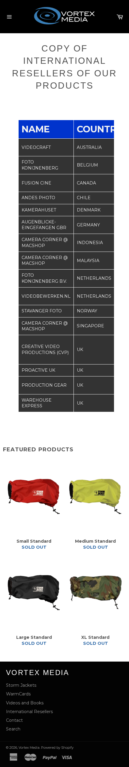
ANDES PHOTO (38, 197)
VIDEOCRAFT (36, 147)
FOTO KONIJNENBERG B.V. (44, 278)
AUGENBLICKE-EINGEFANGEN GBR (44, 224)
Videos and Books (25, 703)
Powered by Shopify (57, 747)
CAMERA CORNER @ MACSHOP (45, 242)
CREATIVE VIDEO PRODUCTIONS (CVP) (45, 349)
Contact (14, 720)
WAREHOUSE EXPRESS (37, 403)
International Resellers (29, 711)
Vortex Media (29, 747)
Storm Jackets (21, 685)
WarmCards (18, 694)
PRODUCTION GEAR (44, 385)
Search (13, 729)
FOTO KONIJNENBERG (40, 164)
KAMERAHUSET (39, 210)
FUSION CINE (36, 183)
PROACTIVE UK (38, 370)
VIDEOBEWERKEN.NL (46, 296)
